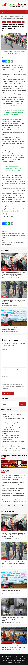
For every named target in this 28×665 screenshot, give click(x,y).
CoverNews (10, 662)
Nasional (14, 22)
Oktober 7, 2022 (16, 31)
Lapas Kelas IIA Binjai (7, 613)
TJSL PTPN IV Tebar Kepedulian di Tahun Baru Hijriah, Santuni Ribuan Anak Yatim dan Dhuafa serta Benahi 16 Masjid (14, 274)
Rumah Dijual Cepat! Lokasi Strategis (11, 418)
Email (16, 369)
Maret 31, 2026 (15, 622)
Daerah (4, 22)
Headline (9, 22)
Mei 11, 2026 (14, 331)
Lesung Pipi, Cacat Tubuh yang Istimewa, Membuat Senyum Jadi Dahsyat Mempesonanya (12, 423)
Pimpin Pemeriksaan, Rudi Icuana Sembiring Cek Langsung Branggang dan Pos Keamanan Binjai (13, 495)
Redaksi (4, 439)
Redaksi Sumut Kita (7, 31)
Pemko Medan (18, 642)
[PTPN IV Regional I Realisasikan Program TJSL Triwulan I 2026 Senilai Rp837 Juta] (14, 317)
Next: (13, 242)
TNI (23, 22)
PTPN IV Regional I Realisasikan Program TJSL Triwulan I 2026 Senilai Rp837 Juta (14, 328)
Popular (19, 22)
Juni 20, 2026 (14, 277)
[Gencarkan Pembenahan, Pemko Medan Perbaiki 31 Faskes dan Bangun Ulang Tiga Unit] (14, 635)
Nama (4, 369)
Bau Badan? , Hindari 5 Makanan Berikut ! (12, 431)
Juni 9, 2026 (14, 305)
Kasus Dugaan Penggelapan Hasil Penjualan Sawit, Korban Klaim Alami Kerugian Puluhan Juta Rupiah (13, 301)
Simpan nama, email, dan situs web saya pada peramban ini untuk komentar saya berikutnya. (13, 386)
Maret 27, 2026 (15, 649)
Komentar (5, 349)
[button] (2, 11)
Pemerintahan (11, 642)
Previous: (13, 234)
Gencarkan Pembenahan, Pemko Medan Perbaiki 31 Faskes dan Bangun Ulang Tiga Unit (14, 500)
